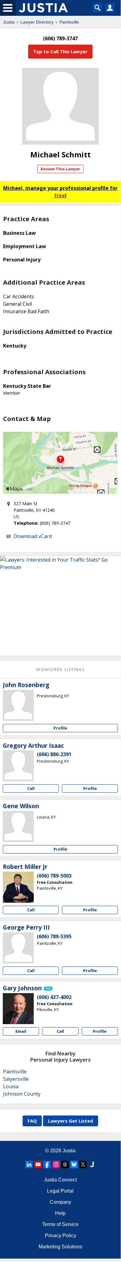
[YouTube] (38, 1164)
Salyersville (16, 1079)
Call (31, 788)
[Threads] (65, 1164)
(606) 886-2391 (54, 754)
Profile (60, 728)
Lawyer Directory (37, 22)
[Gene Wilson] (18, 826)
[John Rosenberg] (18, 705)
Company (60, 1202)
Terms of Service (60, 1224)
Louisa (11, 1086)
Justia (9, 22)
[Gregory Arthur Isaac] (18, 765)
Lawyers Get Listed (70, 1121)
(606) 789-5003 (54, 875)
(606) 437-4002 (54, 997)
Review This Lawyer (60, 169)
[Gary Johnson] (18, 1008)
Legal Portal (60, 1191)
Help (60, 1213)
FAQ (32, 1121)
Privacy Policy (60, 1235)
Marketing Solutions (60, 1246)
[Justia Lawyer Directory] (92, 1164)
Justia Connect (60, 1179)
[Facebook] (47, 1164)
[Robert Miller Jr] (18, 887)
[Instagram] (56, 1164)
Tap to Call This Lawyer (60, 51)
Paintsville (69, 22)
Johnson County (22, 1093)
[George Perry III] (18, 947)
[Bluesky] (74, 1164)
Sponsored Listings (60, 669)
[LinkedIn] (29, 1164)
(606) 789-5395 (54, 936)
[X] (83, 1164)
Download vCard (33, 536)
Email (20, 1031)
